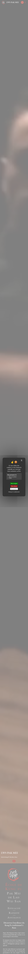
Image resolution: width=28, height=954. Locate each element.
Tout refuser (14, 486)
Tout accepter (14, 483)
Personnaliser (14, 489)
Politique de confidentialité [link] (14, 492)
